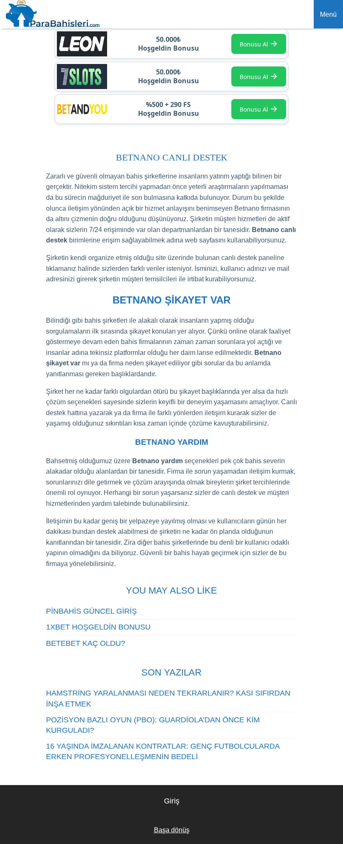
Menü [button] (328, 14)
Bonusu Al (259, 43)
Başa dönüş (171, 830)
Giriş (171, 801)
